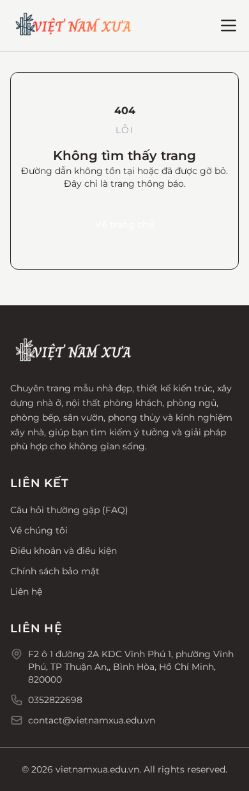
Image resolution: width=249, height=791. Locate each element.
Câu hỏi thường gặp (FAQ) (69, 510)
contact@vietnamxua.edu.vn (91, 720)
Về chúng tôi (39, 530)
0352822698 (55, 700)
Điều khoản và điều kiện (63, 550)
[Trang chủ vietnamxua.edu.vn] (74, 25)
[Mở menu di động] (228, 25)
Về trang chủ (125, 224)
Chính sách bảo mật (55, 571)
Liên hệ (26, 591)
